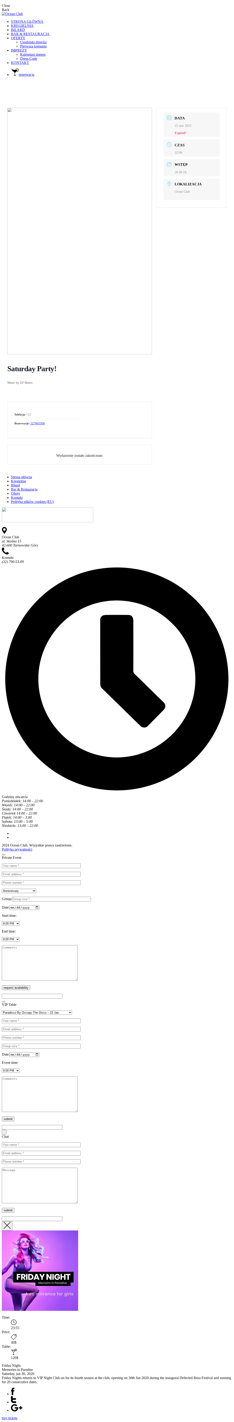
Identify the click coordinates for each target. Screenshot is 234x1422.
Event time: (10, 1063)
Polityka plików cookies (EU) (32, 502)
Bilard (15, 485)
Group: (7, 899)
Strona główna (21, 477)
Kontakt (17, 497)
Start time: (9, 915)
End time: (9, 931)
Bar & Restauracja (24, 489)
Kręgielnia (18, 481)
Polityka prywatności (17, 849)
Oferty (15, 493)
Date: (6, 907)
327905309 (37, 423)
